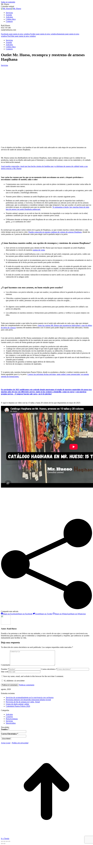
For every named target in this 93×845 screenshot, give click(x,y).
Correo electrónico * (49, 669)
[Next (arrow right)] (4, 843)
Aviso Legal (5, 743)
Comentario (5, 665)
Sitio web (4, 672)
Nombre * (5, 669)
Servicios (4, 65)
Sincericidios (11, 723)
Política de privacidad (20, 743)
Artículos (9, 714)
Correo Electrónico (9, 734)
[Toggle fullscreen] (7, 841)
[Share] (4, 841)
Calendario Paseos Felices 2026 (18, 706)
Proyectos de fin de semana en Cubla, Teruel (23, 702)
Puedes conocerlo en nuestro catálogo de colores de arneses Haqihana (55, 232)
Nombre (5, 729)
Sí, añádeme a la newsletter (14, 681)
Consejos (9, 717)
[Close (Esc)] (2, 841)
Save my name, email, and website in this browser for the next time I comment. (33, 676)
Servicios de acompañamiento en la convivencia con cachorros (30, 697)
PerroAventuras (12, 719)
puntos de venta (39, 250)
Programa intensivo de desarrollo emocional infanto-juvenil (28, 700)
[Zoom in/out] (9, 841)
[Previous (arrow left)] (2, 843)
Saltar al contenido (8, 2)
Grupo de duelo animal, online (17, 704)
